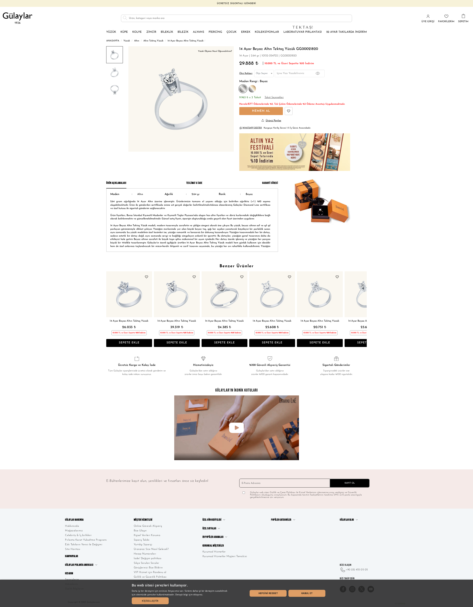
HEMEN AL (261, 110)
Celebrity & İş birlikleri (78, 535)
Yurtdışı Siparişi (143, 544)
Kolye (137, 32)
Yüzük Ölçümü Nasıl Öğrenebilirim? (215, 51)
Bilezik (183, 32)
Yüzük (111, 32)
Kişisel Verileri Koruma (147, 535)
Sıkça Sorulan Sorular (146, 563)
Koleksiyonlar (267, 32)
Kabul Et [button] (306, 593)
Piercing (215, 32)
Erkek (245, 32)
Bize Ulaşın (140, 530)
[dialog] (236, 593)
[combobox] (264, 73)
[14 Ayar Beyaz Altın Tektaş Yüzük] (129, 294)
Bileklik (167, 32)
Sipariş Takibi (141, 540)
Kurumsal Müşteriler (213, 545)
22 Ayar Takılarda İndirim (346, 32)
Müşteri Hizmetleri (143, 520)
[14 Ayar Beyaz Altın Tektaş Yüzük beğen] (288, 111)
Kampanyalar (71, 556)
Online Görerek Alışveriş (148, 526)
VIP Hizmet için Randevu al (150, 572)
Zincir (151, 32)
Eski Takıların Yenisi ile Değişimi (83, 544)
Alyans (198, 32)
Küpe (124, 32)
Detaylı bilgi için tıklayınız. (189, 594)
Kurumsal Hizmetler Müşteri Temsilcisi (225, 556)
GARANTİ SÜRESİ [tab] (270, 183)
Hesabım (69, 573)
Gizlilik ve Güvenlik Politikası (150, 577)
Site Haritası (72, 549)
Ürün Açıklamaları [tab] (116, 183)
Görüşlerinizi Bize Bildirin (148, 567)
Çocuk (231, 32)
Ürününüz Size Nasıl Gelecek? (151, 549)
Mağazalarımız (74, 530)
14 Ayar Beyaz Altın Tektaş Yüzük (129, 321)
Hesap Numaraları (145, 553)
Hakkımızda (72, 526)
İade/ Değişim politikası (147, 558)
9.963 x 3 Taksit (250, 97)
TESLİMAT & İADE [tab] (194, 183)
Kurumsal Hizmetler (214, 551)
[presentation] (110, 309)
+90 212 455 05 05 (357, 569)
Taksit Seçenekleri (274, 97)
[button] (150, 600)
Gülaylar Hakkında (74, 520)
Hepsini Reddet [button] (268, 593)
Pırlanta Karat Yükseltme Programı (86, 540)
